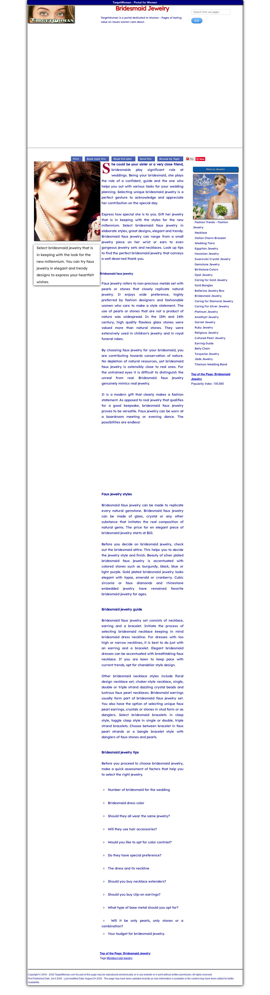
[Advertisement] (135, 58)
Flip (192, 158)
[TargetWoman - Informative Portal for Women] (60, 14)
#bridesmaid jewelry (120, 958)
